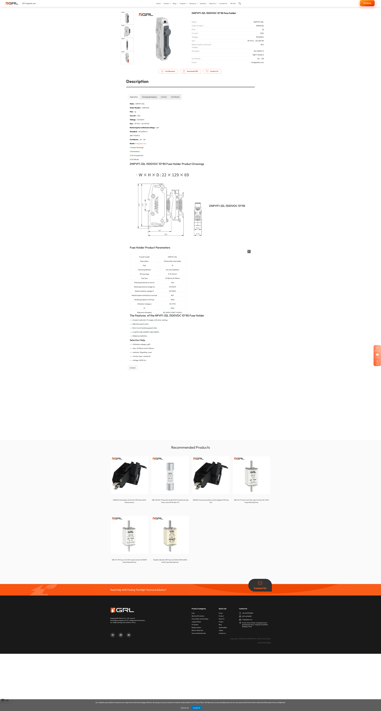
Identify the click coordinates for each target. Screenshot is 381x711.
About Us (212, 3)
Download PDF (192, 71)
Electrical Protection (198, 616)
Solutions (203, 3)
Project (221, 622)
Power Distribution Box (199, 633)
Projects (183, 3)
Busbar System (196, 627)
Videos (221, 630)
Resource (193, 3)
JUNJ (258, 639)
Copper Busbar (196, 622)
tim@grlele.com (140, 143)
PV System (195, 625)
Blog (174, 3)
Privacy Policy (266, 639)
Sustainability (223, 627)
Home (158, 3)
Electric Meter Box (197, 630)
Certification (170, 71)
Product (166, 3)
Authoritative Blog (264, 643)
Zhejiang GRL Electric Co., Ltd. (119, 618)
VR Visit (233, 3)
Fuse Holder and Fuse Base (200, 619)
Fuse (193, 613)
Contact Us (223, 3)
